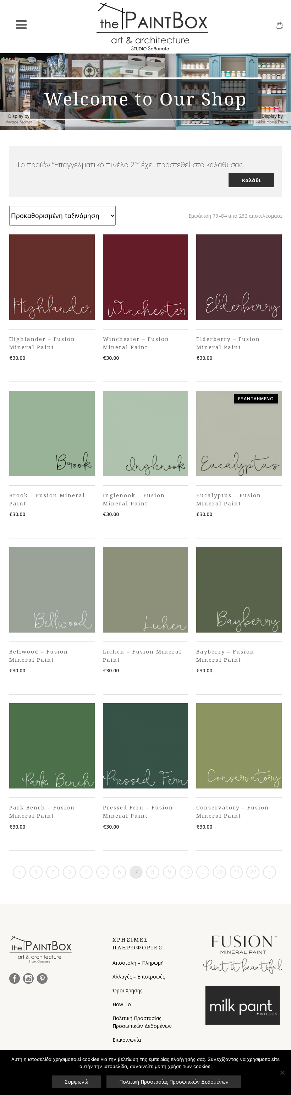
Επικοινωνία (126, 1039)
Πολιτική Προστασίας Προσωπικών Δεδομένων (142, 1022)
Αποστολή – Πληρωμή (138, 962)
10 (186, 872)
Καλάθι (251, 180)
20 (219, 872)
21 (236, 872)
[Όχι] (282, 1072)
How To (121, 1004)
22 (253, 872)
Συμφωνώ (76, 1081)
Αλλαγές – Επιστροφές (138, 976)
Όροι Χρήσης (127, 990)
